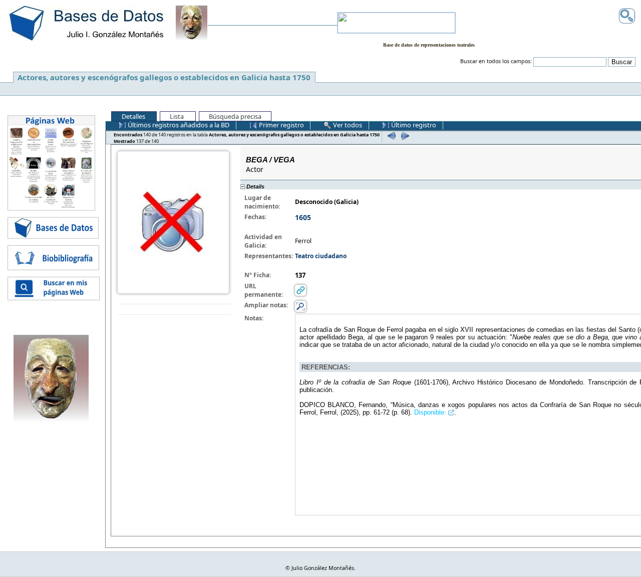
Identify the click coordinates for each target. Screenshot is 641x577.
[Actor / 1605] (173, 221)
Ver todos (347, 124)
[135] (390, 135)
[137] (404, 135)
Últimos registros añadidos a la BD (177, 124)
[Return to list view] (174, 309)
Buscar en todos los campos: (496, 61)
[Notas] (300, 305)
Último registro (413, 124)
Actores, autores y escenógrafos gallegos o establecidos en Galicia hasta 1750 (164, 77)
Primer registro (280, 124)
